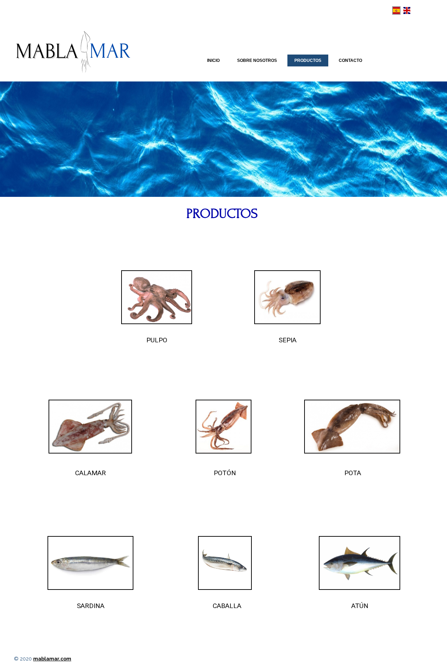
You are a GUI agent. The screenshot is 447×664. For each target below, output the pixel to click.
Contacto (350, 60)
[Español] (396, 10)
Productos (307, 60)
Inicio (213, 60)
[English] (407, 10)
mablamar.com (52, 659)
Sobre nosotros (257, 60)
